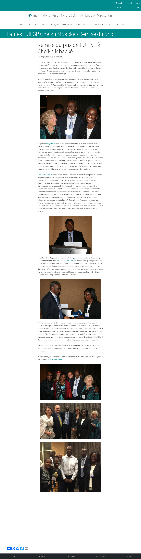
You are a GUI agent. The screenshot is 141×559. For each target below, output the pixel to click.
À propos (19, 25)
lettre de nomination (55, 359)
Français (119, 3)
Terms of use (100, 556)
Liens (108, 25)
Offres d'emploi (96, 25)
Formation (81, 25)
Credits (128, 556)
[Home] (30, 15)
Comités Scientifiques (49, 25)
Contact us (41, 556)
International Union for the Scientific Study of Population (72, 15)
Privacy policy (70, 556)
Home (14, 556)
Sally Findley (51, 143)
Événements (67, 25)
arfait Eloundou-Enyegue (66, 260)
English (129, 3)
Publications (119, 25)
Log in (137, 3)
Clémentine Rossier (45, 174)
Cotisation (31, 25)
